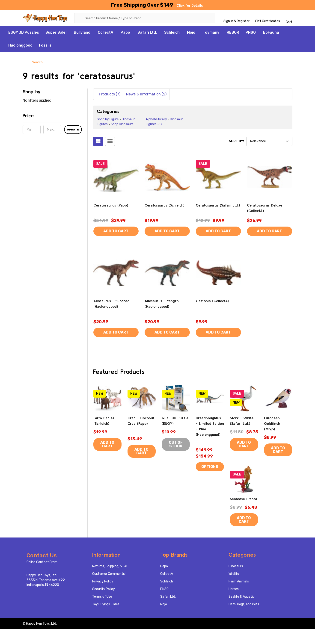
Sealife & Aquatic (242, 597)
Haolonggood (20, 45)
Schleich (172, 32)
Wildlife (234, 574)
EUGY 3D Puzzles (23, 32)
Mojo (191, 32)
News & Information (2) (146, 94)
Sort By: (236, 141)
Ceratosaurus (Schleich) (164, 205)
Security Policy (103, 589)
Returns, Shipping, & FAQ (110, 566)
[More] (69, 32)
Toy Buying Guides (105, 604)
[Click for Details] (189, 6)
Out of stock (176, 444)
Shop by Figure (108, 119)
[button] (52, 117)
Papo (125, 32)
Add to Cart (115, 231)
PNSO (251, 32)
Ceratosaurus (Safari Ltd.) (218, 205)
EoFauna (271, 32)
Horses (234, 589)
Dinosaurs (236, 566)
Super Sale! (55, 32)
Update (73, 129)
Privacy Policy (102, 581)
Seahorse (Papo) (243, 499)
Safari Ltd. (147, 32)
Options (209, 466)
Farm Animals (239, 581)
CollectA (105, 32)
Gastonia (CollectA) (212, 301)
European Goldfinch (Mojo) (272, 423)
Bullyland (82, 32)
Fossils (45, 45)
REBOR (233, 32)
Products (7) (109, 94)
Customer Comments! (108, 574)
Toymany (211, 32)
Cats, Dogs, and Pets (244, 604)
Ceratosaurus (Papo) (110, 205)
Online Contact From (42, 562)
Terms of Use (102, 597)
